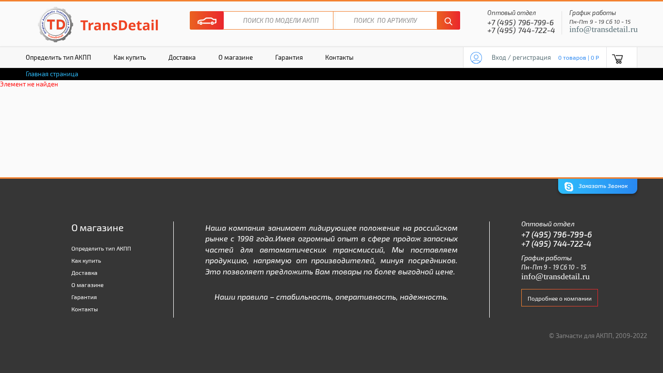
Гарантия (289, 57)
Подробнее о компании (560, 298)
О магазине (235, 57)
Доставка (182, 57)
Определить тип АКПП (58, 57)
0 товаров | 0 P (578, 57)
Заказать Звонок (602, 185)
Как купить (130, 57)
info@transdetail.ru (603, 29)
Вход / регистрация (521, 57)
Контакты (339, 57)
